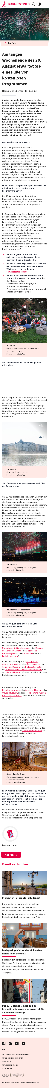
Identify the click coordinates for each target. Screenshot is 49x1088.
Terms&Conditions (10, 1065)
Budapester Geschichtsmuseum (20, 662)
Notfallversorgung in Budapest (15, 1054)
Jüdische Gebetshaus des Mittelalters (23, 669)
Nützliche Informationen (12, 1058)
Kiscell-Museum (13, 672)
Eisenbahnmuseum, (11, 690)
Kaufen (9, 854)
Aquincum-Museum (11, 666)
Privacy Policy (7, 1061)
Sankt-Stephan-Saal (32, 730)
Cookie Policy (7, 1068)
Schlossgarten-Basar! (17, 271)
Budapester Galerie (34, 666)
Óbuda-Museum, (10, 692)
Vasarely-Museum (33, 690)
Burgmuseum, (34, 664)
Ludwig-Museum (10, 656)
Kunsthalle (27, 653)
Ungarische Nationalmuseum (16, 648)
